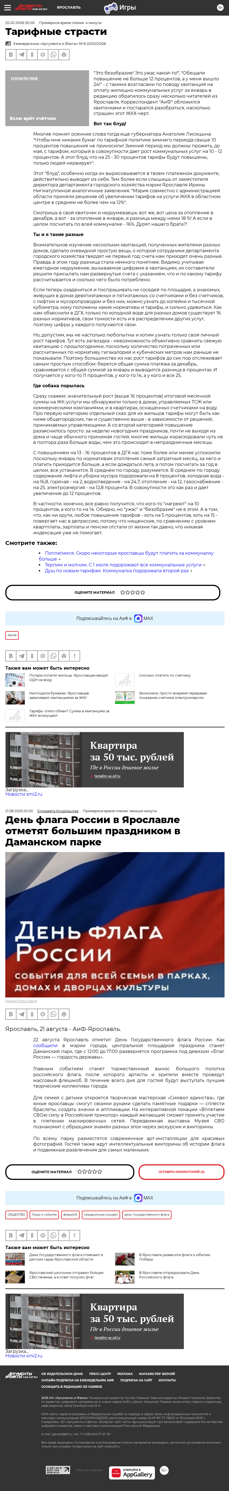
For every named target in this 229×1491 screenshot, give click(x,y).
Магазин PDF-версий (157, 1374)
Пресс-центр (100, 1374)
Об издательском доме (62, 1374)
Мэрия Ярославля (21, 1001)
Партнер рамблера (89, 1470)
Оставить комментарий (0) (182, 1172)
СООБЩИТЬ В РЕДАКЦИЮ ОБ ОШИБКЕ (71, 1387)
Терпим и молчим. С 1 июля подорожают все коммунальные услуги (123, 564)
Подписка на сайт (136, 1380)
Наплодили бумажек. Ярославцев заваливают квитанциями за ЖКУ (59, 695)
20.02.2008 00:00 (20, 23)
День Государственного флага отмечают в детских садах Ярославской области (66, 1257)
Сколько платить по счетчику (165, 675)
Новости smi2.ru (23, 794)
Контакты (167, 1380)
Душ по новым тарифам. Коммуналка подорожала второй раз (117, 570)
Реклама (125, 1374)
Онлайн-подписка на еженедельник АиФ (77, 1380)
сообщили (45, 1045)
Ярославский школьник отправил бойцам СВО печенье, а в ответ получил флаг (66, 1275)
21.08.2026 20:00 (19, 811)
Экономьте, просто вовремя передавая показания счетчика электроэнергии (173, 695)
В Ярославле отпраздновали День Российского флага (169, 1275)
